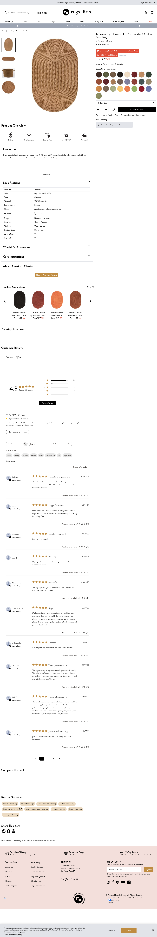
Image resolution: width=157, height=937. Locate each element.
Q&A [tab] (18, 357)
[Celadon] (113, 89)
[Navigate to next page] (59, 759)
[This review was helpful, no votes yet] (82, 495)
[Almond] (99, 82)
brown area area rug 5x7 (12, 809)
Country (18, 31)
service (33, 455)
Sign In (117, 115)
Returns (8, 881)
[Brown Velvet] (113, 74)
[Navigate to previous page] (35, 759)
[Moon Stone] (106, 89)
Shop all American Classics (46, 275)
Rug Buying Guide (38, 876)
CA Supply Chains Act (135, 898)
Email (73, 879)
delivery (25, 455)
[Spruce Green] (149, 74)
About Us (9, 867)
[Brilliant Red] (141, 89)
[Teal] (141, 82)
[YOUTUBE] (123, 882)
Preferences (111, 930)
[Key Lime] (134, 89)
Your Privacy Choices (113, 901)
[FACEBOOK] (113, 882)
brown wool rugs (75, 809)
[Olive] (99, 96)
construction (50, 455)
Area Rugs (9, 21)
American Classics (105, 41)
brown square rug (58, 809)
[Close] (153, 930)
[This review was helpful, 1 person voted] (83, 632)
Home (4, 31)
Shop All (90, 287)
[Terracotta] (134, 82)
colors (9, 455)
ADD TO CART (136, 109)
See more (46, 174)
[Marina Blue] (127, 82)
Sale (150, 21)
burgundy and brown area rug (37, 809)
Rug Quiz (99, 21)
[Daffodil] (120, 89)
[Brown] (99, 74)
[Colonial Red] (134, 74)
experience (67, 455)
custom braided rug (67, 803)
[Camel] (141, 74)
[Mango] (127, 89)
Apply (110, 115)
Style (53, 21)
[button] (152, 12)
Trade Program (118, 21)
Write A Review (47, 403)
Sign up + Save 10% (148, 2)
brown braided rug (10, 803)
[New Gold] (99, 89)
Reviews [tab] (9, 357)
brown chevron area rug (47, 803)
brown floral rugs (27, 803)
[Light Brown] (113, 82)
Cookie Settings (37, 867)
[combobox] (39, 444)
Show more (10, 461)
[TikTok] (129, 882)
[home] (78, 15)
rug (59, 455)
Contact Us (66, 862)
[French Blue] (149, 89)
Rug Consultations (38, 885)
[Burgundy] (106, 82)
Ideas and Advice (37, 871)
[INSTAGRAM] (108, 882)
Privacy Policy (111, 876)
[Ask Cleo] (42, 12)
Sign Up (148, 869)
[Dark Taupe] (120, 82)
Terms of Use (122, 876)
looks (41, 455)
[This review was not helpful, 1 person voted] (87, 598)
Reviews (8, 871)
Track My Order (11, 862)
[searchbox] (14, 444)
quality (16, 455)
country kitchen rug (10, 814)
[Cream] (127, 74)
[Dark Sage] (106, 74)
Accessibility (35, 862)
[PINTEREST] (117, 882)
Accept (128, 930)
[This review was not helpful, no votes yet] (86, 495)
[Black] (120, 74)
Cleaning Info (36, 881)
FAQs (7, 876)
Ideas (136, 21)
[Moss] (149, 82)
